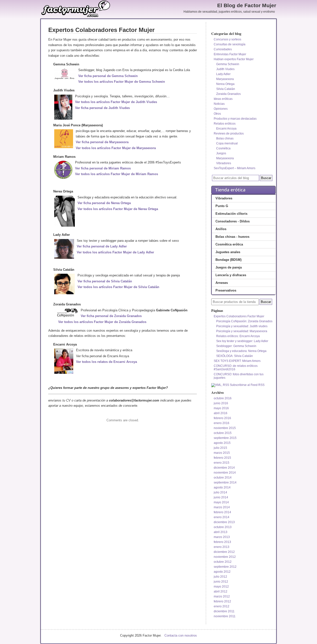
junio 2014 (221, 497)
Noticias (219, 104)
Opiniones (221, 108)
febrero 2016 (222, 418)
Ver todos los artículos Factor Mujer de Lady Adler (115, 252)
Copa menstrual (227, 143)
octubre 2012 (223, 562)
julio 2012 (220, 576)
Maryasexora (225, 79)
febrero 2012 (222, 601)
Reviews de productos (229, 133)
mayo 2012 (221, 586)
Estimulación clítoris (231, 213)
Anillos (220, 229)
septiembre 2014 (225, 482)
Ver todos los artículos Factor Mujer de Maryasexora (116, 148)
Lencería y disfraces (230, 275)
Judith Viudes (225, 69)
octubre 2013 (223, 527)
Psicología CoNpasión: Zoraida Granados (244, 321)
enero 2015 (221, 462)
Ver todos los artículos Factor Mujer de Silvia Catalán (118, 287)
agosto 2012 (222, 571)
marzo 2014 (222, 507)
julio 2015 (220, 448)
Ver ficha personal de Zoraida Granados (111, 316)
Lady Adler (223, 74)
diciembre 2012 (224, 552)
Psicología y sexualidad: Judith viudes (241, 326)
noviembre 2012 (225, 557)
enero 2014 (221, 517)
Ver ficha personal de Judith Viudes (102, 108)
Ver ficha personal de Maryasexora (102, 142)
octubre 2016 (223, 398)
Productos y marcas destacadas (235, 118)
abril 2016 (220, 413)
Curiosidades (223, 49)
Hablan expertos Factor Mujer (234, 59)
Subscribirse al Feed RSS (246, 385)
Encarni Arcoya (226, 128)
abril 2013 (220, 532)
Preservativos (225, 290)
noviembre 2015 (225, 428)
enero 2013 (221, 547)
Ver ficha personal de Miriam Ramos (103, 168)
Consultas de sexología (229, 44)
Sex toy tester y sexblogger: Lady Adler (242, 341)
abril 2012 (220, 591)
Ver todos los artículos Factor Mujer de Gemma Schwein (121, 81)
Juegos (221, 153)
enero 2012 (221, 606)
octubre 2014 (223, 477)
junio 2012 (221, 581)
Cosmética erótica (229, 244)
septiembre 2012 (225, 566)
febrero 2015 (222, 457)
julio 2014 (220, 492)
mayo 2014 (221, 502)
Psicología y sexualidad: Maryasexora (241, 331)
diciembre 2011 (224, 611)
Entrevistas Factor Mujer (230, 54)
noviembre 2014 (225, 472)
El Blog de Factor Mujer (246, 5)
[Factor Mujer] (75, 16)
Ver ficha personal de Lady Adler (102, 246)
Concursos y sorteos (227, 39)
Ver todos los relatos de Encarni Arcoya (106, 362)
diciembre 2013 (224, 522)
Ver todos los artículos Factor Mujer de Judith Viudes (116, 102)
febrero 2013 (222, 542)
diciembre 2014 (224, 467)
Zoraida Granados (228, 94)
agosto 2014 (222, 487)
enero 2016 (221, 423)
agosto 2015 (222, 443)
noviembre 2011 (225, 616)
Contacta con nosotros (180, 635)
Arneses (221, 283)
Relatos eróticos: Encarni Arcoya (238, 336)
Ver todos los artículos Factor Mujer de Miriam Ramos (116, 174)
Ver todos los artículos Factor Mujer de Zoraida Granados (102, 322)
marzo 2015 (222, 453)
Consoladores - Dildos (232, 221)
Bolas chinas (225, 138)
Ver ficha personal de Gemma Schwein (108, 76)
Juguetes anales (227, 252)
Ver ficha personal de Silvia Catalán (105, 281)
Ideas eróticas (223, 99)
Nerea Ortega (225, 84)
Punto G (221, 206)
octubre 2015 (223, 433)
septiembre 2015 (225, 438)
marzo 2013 (222, 537)
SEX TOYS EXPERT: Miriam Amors (237, 361)
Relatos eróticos (225, 123)
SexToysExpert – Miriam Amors (234, 168)
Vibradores (223, 163)
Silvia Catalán (225, 89)
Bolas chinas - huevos (232, 237)
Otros (217, 113)
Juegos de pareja (228, 267)
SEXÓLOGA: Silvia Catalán (234, 356)
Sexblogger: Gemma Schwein (236, 346)
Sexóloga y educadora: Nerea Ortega (241, 351)
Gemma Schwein (227, 64)
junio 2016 (221, 403)
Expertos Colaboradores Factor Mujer (239, 316)
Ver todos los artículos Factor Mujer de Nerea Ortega (118, 209)
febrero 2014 (222, 512)
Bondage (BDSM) (228, 260)
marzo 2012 (222, 596)
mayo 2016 (221, 408)
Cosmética (223, 148)
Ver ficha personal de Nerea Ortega (104, 203)
